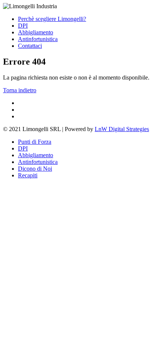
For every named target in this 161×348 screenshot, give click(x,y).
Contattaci (30, 46)
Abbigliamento (35, 32)
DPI (23, 25)
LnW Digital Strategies (122, 129)
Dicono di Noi (35, 168)
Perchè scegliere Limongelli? (52, 19)
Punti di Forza (34, 142)
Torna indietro (19, 90)
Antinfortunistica (38, 39)
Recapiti (27, 175)
